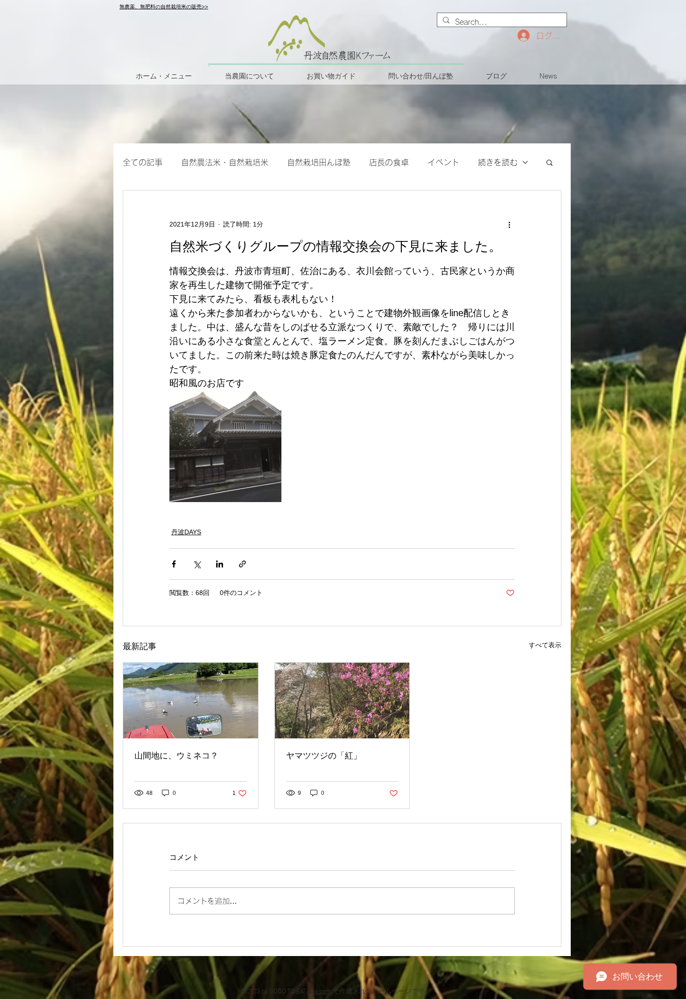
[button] (549, 162)
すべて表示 (545, 645)
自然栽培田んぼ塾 (318, 162)
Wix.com (319, 992)
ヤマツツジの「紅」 (324, 755)
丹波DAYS (186, 532)
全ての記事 (142, 162)
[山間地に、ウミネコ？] (190, 700)
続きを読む (498, 162)
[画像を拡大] (225, 446)
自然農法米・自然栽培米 (224, 162)
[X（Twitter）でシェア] (196, 564)
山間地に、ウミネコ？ (176, 755)
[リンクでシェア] (242, 564)
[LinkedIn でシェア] (219, 564)
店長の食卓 (389, 162)
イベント (443, 162)
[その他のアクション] (509, 224)
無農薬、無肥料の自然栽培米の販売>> (163, 6)
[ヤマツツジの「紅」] (342, 700)
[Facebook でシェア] (173, 564)
